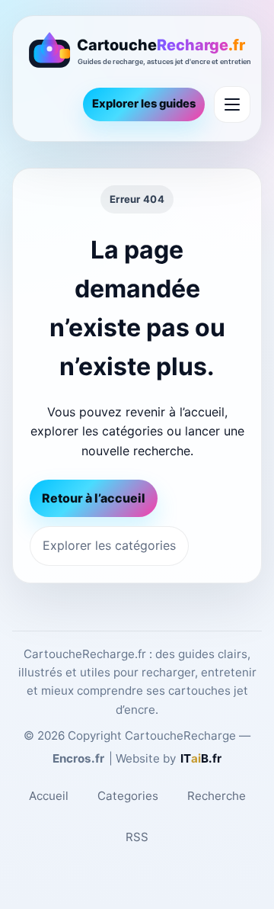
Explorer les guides (144, 104)
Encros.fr (78, 758)
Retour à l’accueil (93, 498)
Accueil (48, 796)
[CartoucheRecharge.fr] (137, 53)
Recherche (216, 796)
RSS (137, 837)
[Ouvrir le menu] (232, 104)
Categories (127, 796)
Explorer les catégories (109, 545)
